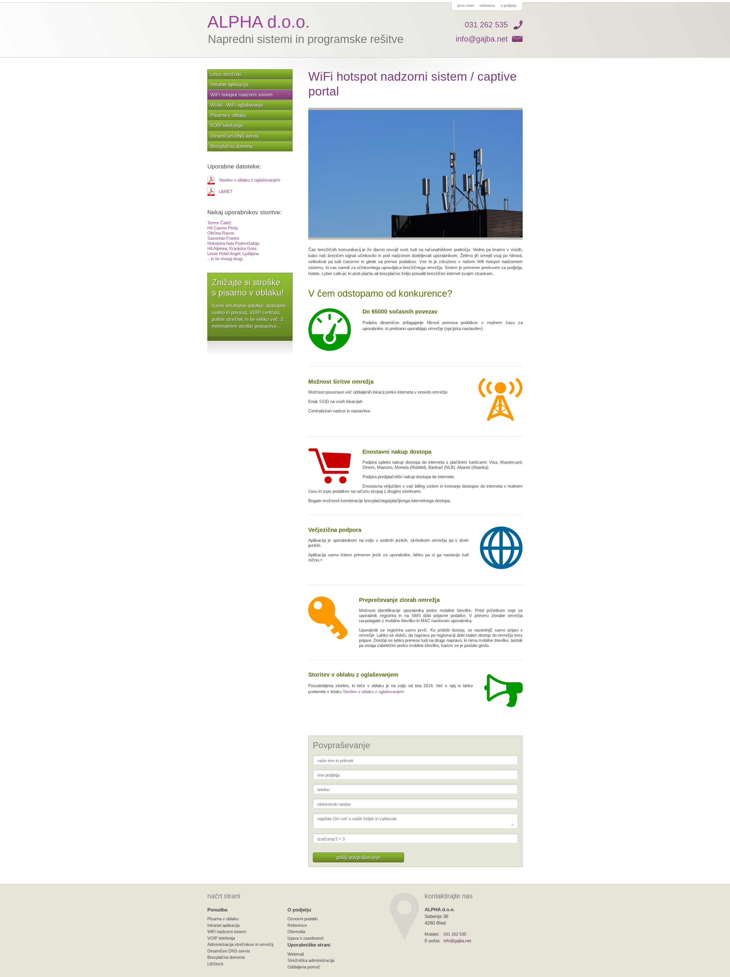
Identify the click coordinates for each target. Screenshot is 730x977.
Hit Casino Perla (222, 227)
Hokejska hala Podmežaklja (233, 243)
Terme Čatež (219, 222)
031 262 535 (486, 25)
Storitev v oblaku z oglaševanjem (249, 180)
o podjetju (509, 5)
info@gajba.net (482, 39)
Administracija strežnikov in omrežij (240, 944)
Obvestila (296, 931)
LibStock (215, 963)
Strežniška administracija (310, 960)
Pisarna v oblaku (228, 115)
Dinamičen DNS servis (234, 136)
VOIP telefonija (226, 125)
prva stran (465, 5)
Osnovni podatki (302, 918)
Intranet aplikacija (229, 84)
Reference (297, 925)
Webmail (295, 954)
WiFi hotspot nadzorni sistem (241, 94)
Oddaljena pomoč (303, 966)
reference (487, 5)
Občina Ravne (220, 233)
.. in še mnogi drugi (224, 258)
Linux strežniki (226, 74)
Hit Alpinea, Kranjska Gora (231, 248)
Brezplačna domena (231, 146)
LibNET (226, 191)
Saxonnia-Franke (223, 238)
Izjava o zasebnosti (305, 938)
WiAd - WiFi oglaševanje (236, 104)
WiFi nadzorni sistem (226, 931)
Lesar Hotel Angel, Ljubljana (233, 253)
